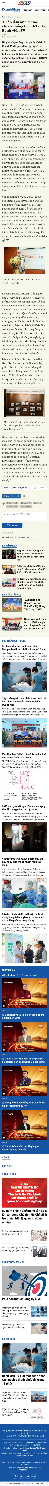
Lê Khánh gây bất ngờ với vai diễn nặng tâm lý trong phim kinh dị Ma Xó (23, 808)
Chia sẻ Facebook (12, 496)
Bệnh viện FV (25, 503)
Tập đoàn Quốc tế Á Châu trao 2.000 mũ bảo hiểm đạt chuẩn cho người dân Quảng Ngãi (24, 701)
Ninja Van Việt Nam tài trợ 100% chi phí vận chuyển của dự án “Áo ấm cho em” (35, 624)
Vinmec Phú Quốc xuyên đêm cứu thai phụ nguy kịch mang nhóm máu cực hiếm (23, 861)
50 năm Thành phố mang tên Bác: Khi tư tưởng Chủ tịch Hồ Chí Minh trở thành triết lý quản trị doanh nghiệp (24, 1216)
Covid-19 (37, 503)
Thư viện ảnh (22, 975)
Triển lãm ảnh (12, 503)
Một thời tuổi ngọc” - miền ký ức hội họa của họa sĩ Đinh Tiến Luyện (24, 755)
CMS (20, 1484)
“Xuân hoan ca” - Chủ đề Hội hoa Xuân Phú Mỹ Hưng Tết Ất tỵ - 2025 (34, 604)
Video (4, 975)
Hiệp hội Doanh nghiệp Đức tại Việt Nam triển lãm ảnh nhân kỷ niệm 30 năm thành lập (30, 555)
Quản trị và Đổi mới (13, 1262)
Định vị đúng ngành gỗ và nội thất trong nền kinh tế (15, 1232)
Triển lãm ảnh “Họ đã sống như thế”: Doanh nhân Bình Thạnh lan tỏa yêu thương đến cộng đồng (32, 583)
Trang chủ (6, 17)
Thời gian (13, 537)
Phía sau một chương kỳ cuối (21, 1299)
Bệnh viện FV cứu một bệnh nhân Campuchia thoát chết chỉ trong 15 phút (24, 648)
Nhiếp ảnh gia (12, 506)
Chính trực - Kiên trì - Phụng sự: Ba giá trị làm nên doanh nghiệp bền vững (23, 1060)
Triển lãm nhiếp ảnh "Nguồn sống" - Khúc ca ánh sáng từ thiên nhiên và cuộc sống (31, 569)
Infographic (34, 975)
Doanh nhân (40, 10)
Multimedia (8, 970)
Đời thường (18, 17)
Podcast (11, 975)
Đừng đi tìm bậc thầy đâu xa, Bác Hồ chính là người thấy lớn (23, 1104)
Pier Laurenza (26, 506)
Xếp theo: (5, 537)
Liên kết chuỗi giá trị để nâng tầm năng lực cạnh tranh (15, 1249)
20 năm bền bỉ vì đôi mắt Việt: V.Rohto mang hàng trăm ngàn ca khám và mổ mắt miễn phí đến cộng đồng (23, 917)
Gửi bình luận (12, 525)
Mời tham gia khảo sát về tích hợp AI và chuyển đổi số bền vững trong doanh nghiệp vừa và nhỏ (15, 1311)
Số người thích (24, 537)
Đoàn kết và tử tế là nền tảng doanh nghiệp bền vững (23, 1016)
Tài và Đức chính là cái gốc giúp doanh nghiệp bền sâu (21, 1148)
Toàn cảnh (27, 10)
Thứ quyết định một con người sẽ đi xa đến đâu (13, 1326)
